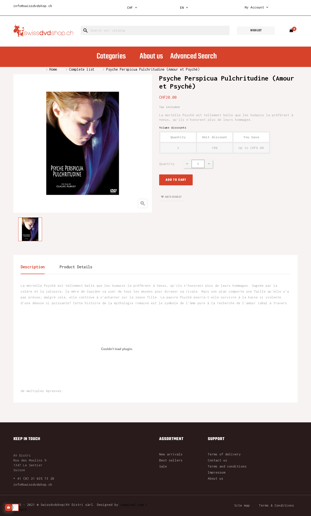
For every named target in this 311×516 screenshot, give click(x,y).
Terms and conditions (227, 466)
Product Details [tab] (76, 267)
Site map (242, 505)
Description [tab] (33, 267)
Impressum (216, 472)
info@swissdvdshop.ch (32, 6)
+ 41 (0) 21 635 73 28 (33, 478)
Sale (163, 466)
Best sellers (170, 460)
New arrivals (170, 454)
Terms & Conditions (276, 505)
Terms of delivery (224, 454)
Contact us (217, 460)
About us (215, 478)
